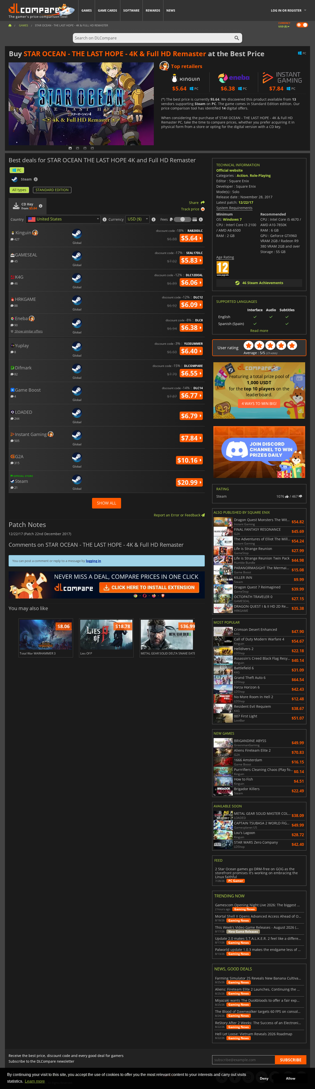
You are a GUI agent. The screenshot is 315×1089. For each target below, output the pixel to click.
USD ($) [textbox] (135, 219)
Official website (229, 170)
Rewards (153, 10)
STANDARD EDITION (52, 189)
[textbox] (46, 219)
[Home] (9, 25)
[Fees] (182, 219)
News (170, 10)
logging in (93, 561)
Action (242, 175)
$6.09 (190, 304)
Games (86, 10)
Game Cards (107, 10)
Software (131, 10)
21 (16, 487)
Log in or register (286, 10)
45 (16, 261)
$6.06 (190, 282)
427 (16, 239)
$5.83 (190, 260)
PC (19, 170)
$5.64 (190, 238)
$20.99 (188, 482)
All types (19, 189)
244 (16, 418)
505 (16, 440)
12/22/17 (245, 202)
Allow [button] (290, 1078)
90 (16, 325)
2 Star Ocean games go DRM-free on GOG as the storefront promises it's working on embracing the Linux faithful (256, 873)
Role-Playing (260, 175)
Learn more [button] (35, 1081)
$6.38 (190, 327)
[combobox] (63, 219)
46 (16, 283)
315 (16, 463)
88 (16, 305)
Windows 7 (232, 219)
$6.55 (190, 373)
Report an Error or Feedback (177, 515)
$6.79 (190, 416)
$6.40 (190, 351)
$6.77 (190, 395)
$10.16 (188, 460)
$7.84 (190, 438)
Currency (116, 219)
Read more (259, 330)
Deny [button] (264, 1078)
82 (16, 374)
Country (17, 219)
